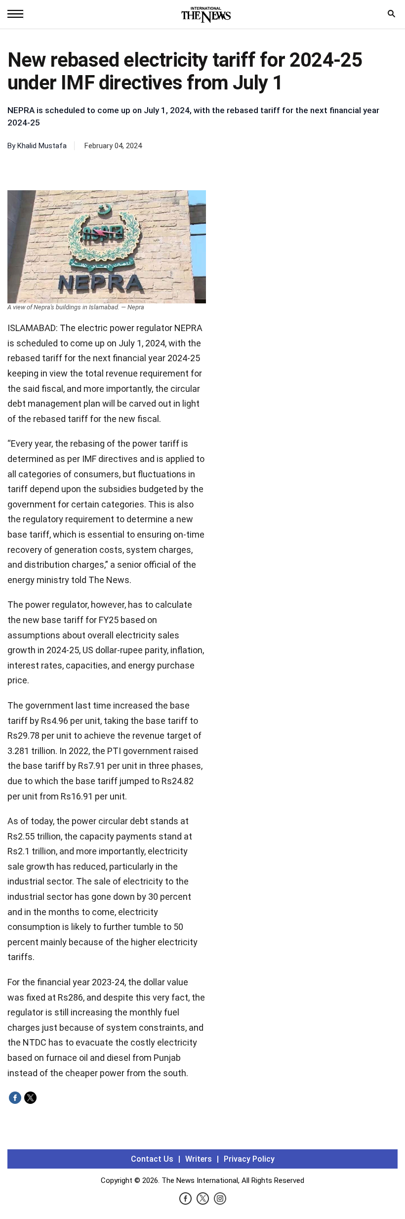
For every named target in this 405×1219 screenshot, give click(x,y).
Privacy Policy (249, 1159)
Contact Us (152, 1159)
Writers (198, 1159)
